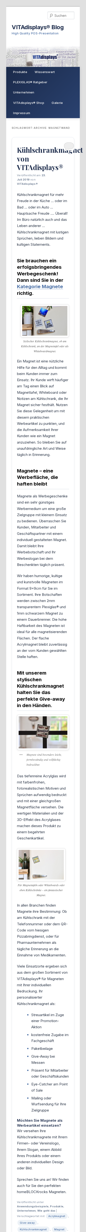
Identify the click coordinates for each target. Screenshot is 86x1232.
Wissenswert (45, 72)
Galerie (57, 103)
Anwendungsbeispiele (32, 1206)
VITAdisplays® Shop (28, 103)
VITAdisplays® (27, 183)
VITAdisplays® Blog (38, 27)
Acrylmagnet (56, 1216)
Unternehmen (23, 92)
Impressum (21, 113)
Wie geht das (46, 1210)
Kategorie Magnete (40, 286)
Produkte (20, 72)
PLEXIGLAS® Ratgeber (30, 82)
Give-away (27, 1222)
